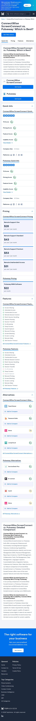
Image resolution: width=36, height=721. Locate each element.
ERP (2, 698)
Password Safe (13, 418)
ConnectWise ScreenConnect (14, 81)
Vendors (3, 671)
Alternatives (30, 41)
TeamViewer (12, 406)
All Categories (5, 701)
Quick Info (5, 41)
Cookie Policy (16, 671)
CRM (2, 695)
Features (20, 41)
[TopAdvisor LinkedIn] (2, 716)
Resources (4, 674)
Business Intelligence (7, 692)
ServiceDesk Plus (13, 466)
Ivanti (10, 491)
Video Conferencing (7, 686)
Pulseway (11, 94)
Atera (10, 430)
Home (3, 665)
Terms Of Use (16, 668)
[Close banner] (33, 5)
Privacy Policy (16, 665)
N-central (11, 479)
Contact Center (6, 689)
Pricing (13, 41)
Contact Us (4, 668)
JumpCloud (12, 443)
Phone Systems (6, 683)
